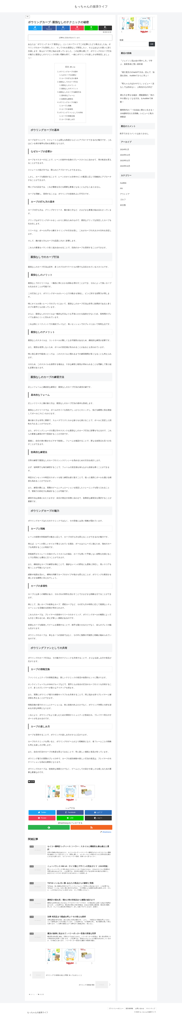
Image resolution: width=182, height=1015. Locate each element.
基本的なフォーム (68, 95)
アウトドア (125, 194)
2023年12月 (125, 155)
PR (121, 188)
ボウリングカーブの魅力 (68, 102)
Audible (123, 183)
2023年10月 (125, 166)
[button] (105, 28)
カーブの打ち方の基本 (69, 78)
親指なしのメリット (68, 85)
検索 (121, 40)
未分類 (32, 781)
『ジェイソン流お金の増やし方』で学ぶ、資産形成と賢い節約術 (136, 62)
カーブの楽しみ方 (68, 119)
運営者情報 (129, 1008)
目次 (67, 67)
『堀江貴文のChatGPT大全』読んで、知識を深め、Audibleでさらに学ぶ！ (137, 74)
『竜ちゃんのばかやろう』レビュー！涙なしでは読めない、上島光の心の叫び (137, 85)
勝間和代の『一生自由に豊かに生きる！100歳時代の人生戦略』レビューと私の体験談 (137, 113)
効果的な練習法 (67, 99)
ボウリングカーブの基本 (68, 72)
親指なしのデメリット (69, 88)
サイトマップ (150, 1008)
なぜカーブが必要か (68, 75)
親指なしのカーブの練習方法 (70, 92)
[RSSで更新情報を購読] (91, 827)
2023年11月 (125, 160)
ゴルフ (123, 199)
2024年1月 (124, 149)
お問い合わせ (139, 1008)
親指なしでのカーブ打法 (68, 82)
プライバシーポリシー (116, 1008)
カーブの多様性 (67, 109)
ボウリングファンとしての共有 (71, 112)
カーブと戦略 (66, 106)
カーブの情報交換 (68, 116)
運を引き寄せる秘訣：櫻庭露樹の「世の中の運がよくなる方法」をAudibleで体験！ (137, 98)
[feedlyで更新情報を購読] (49, 827)
